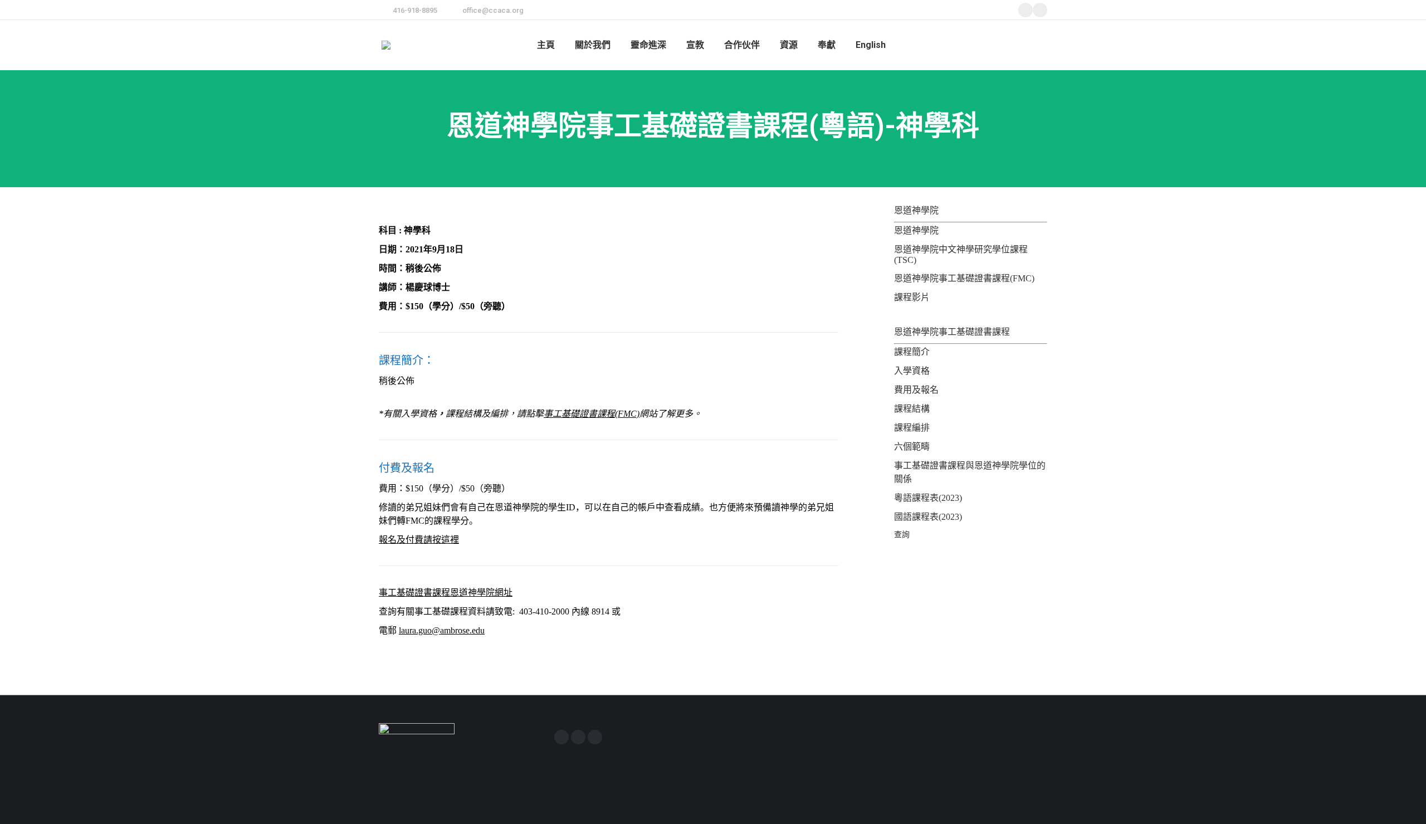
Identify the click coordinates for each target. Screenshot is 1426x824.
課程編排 (912, 427)
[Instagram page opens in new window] (578, 737)
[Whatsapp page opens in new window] (595, 737)
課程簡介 (912, 352)
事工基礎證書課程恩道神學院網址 (445, 592)
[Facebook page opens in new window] (561, 737)
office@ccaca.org (493, 10)
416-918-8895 (415, 10)
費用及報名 (916, 389)
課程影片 (912, 297)
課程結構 (912, 408)
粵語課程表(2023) (928, 498)
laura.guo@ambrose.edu (442, 630)
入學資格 (912, 371)
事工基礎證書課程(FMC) (591, 413)
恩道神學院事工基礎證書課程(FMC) (964, 278)
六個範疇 (912, 446)
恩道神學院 (916, 230)
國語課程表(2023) (928, 516)
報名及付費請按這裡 (419, 539)
